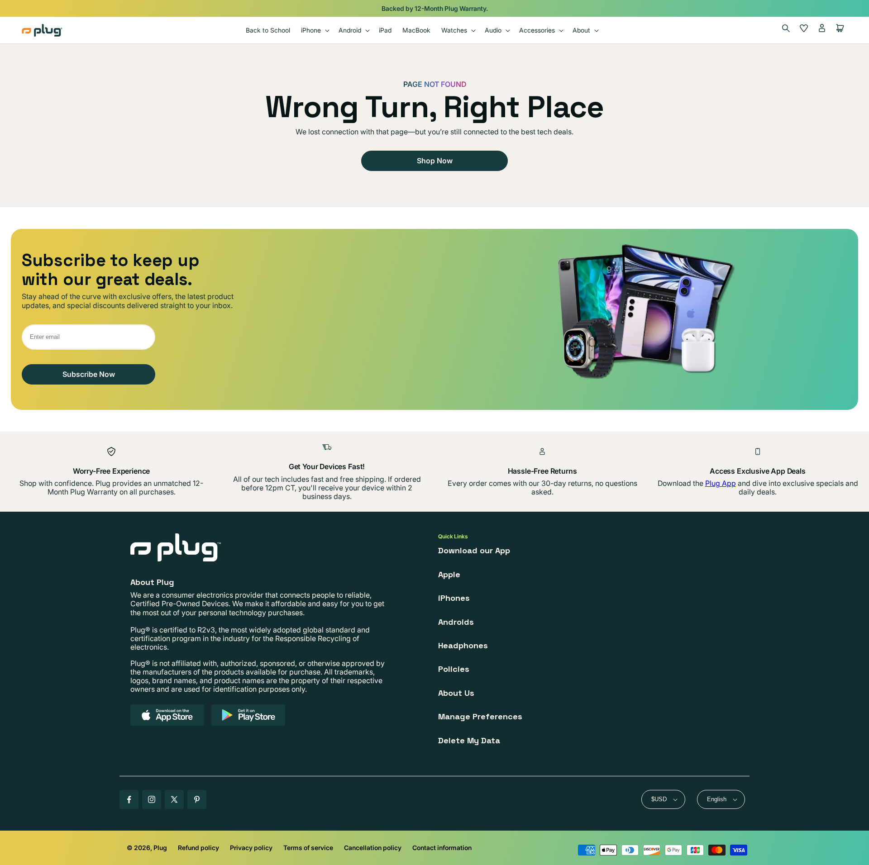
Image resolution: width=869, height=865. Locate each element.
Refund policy (198, 847)
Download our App (474, 550)
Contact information (442, 847)
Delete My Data (469, 740)
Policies (453, 669)
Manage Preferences (480, 716)
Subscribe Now (88, 374)
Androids (456, 622)
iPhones (454, 598)
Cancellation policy (372, 847)
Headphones (463, 645)
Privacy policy (251, 847)
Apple (449, 574)
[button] (314, 30)
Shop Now (435, 160)
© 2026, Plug (147, 847)
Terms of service (308, 847)
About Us (456, 693)
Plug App (720, 483)
